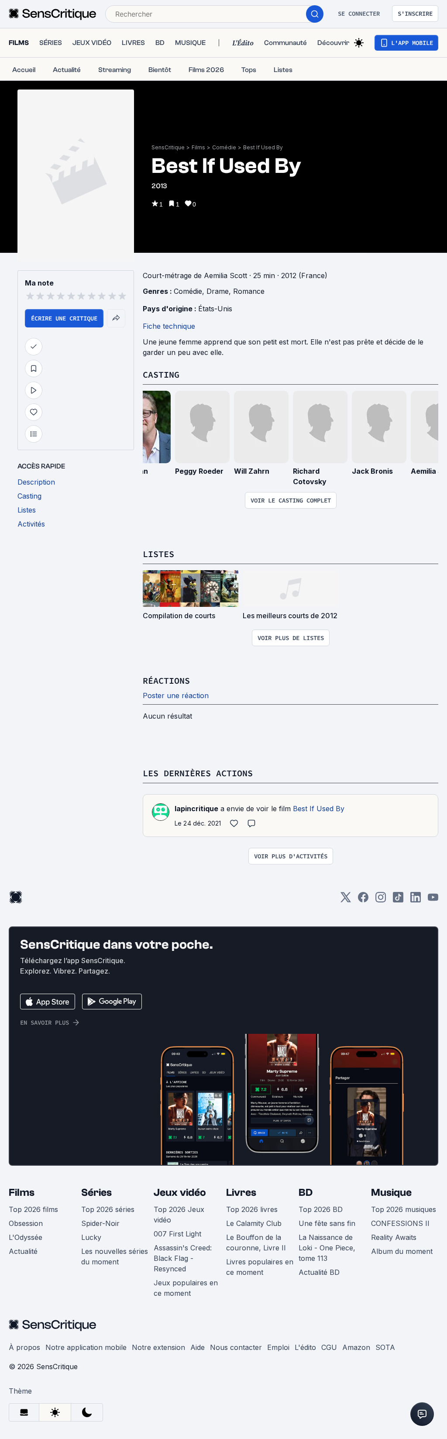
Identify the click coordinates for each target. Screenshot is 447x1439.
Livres (241, 1192)
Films (198, 147)
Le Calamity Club (254, 1223)
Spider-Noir (100, 1223)
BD (306, 1192)
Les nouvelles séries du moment (114, 1256)
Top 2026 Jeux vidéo (179, 1214)
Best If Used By (263, 147)
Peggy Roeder (199, 471)
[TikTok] (398, 900)
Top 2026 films (33, 1209)
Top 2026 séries (107, 1209)
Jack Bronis (372, 471)
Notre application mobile (86, 1347)
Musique (391, 1192)
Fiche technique (169, 326)
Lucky (91, 1237)
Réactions (166, 680)
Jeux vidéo (180, 1192)
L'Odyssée (25, 1237)
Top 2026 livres (252, 1209)
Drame (217, 291)
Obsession (26, 1223)
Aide (197, 1347)
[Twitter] (345, 900)
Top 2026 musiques (403, 1209)
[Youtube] (433, 900)
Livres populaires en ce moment (259, 1267)
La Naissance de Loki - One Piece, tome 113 (327, 1248)
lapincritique (196, 808)
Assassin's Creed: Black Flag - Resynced (183, 1258)
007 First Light (177, 1233)
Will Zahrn (251, 471)
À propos (24, 1347)
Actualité (23, 1251)
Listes (158, 553)
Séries (96, 1192)
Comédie (224, 147)
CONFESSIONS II (400, 1223)
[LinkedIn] (415, 900)
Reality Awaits (393, 1237)
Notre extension (158, 1347)
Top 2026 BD (321, 1209)
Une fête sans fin (327, 1223)
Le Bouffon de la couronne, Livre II (256, 1242)
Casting (161, 374)
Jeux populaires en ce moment (186, 1288)
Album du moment (402, 1251)
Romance (249, 291)
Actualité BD (319, 1272)
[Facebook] (363, 900)
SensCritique (168, 147)
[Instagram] (380, 900)
